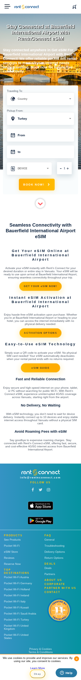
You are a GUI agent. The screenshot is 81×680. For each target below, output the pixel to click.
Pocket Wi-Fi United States (16, 636)
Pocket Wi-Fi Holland (17, 589)
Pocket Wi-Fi (12, 545)
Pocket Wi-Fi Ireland (16, 595)
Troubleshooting (54, 545)
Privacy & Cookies (40, 648)
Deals (48, 568)
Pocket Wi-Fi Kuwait (16, 607)
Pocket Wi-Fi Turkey (16, 619)
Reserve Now (12, 563)
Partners (49, 574)
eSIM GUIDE (40, 368)
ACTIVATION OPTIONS (40, 333)
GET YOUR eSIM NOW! (40, 286)
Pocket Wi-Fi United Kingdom (16, 627)
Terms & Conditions (41, 652)
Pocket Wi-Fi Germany (18, 583)
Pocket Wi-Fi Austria (16, 577)
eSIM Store (11, 551)
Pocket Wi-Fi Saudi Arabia (20, 613)
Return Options (53, 557)
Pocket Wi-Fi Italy (15, 601)
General (49, 539)
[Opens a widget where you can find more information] (66, 673)
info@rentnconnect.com (40, 477)
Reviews (9, 557)
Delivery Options (54, 551)
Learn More (37, 668)
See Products (12, 539)
